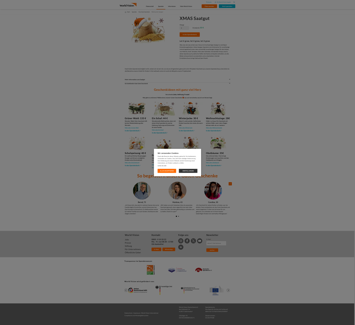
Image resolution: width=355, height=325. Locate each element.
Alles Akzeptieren (167, 171)
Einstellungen (188, 171)
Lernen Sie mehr (162, 165)
